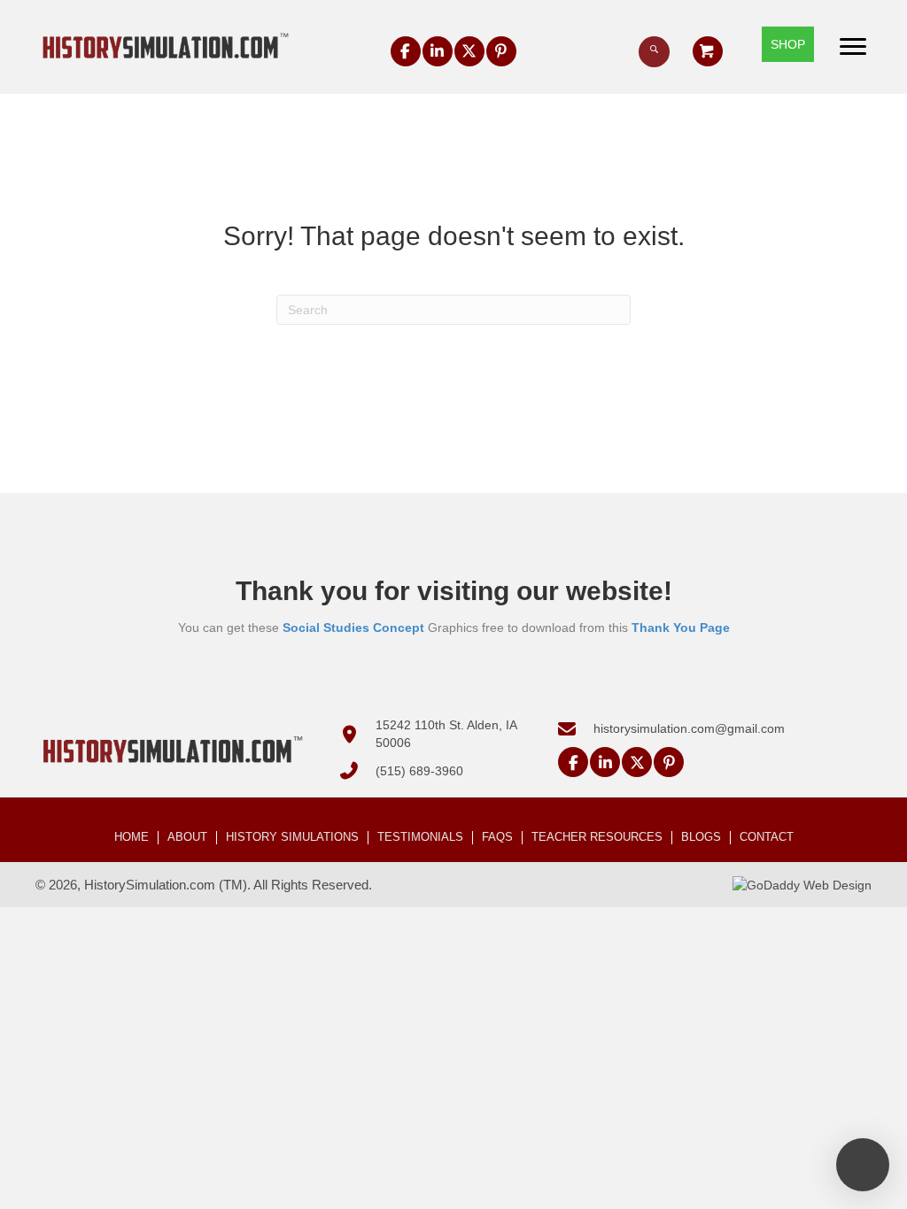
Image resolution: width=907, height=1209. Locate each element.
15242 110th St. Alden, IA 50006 (446, 734)
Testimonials (420, 837)
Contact (767, 837)
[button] (406, 51)
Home (131, 837)
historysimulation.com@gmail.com (689, 728)
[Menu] (853, 47)
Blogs (701, 837)
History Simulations (292, 837)
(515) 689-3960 (419, 771)
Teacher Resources (597, 837)
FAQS (497, 837)
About (187, 837)
